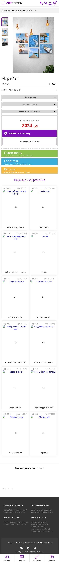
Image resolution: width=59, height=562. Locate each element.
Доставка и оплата (40, 505)
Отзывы (10, 542)
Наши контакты (38, 517)
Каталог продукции (13, 505)
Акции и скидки (12, 517)
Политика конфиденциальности (39, 542)
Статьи (19, 542)
